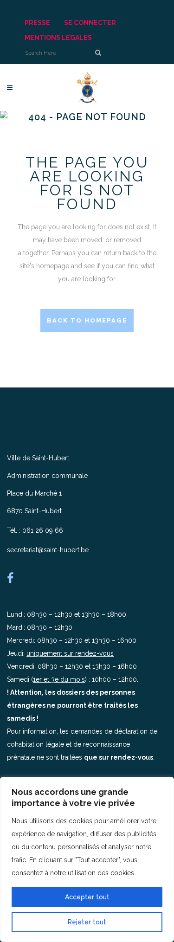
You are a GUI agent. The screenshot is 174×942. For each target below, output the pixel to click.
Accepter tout (87, 897)
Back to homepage (87, 320)
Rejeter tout (87, 922)
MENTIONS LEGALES (58, 37)
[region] (87, 859)
